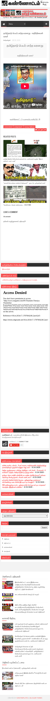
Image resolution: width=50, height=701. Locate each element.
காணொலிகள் (8, 127)
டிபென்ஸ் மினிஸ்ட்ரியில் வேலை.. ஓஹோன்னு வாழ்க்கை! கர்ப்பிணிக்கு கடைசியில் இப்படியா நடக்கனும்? (21, 481)
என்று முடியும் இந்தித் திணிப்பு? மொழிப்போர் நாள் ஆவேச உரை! (30, 674)
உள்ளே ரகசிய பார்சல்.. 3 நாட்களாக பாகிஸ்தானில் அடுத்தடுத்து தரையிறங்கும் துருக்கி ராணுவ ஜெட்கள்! (24, 466)
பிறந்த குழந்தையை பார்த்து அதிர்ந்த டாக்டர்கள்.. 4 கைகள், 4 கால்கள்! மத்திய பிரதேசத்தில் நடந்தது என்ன (24, 471)
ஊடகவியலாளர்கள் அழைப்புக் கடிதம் (27, 594)
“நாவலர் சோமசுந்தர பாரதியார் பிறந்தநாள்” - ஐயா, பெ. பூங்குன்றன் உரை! (24, 183)
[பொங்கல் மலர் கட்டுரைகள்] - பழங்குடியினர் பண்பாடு (19, 668)
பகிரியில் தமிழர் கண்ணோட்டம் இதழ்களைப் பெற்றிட (20, 279)
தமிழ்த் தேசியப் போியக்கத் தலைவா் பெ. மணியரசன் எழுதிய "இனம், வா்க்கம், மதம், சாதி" (23, 160)
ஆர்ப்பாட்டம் (7, 543)
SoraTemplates (22, 698)
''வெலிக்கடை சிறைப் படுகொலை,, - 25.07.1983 (17, 205)
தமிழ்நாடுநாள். (18, 127)
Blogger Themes (36, 698)
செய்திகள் (7, 551)
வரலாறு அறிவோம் (29, 127)
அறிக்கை (6, 539)
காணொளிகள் (8, 547)
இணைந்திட (6, 269)
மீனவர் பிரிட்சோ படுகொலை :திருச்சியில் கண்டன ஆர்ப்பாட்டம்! (31, 684)
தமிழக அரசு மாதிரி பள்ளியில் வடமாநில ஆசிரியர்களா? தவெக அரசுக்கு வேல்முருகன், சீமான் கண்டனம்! (24, 476)
